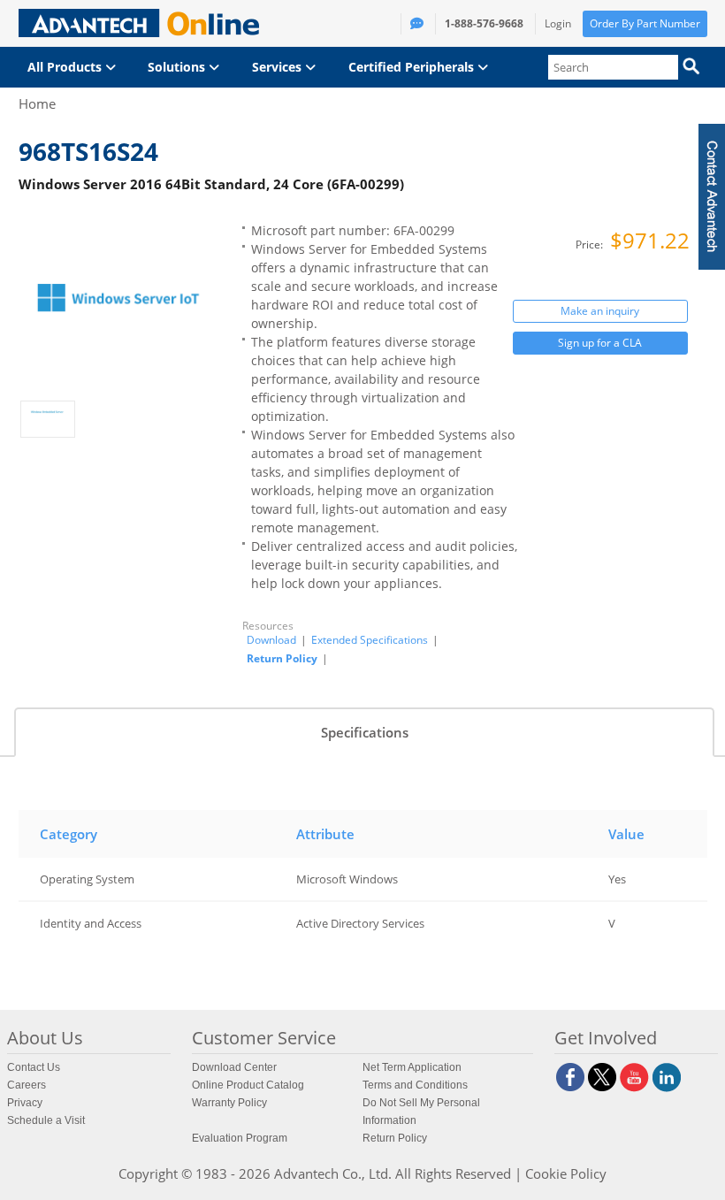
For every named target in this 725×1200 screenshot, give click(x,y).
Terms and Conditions (415, 1085)
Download (271, 640)
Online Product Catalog (248, 1085)
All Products (66, 66)
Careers (26, 1085)
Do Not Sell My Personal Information (421, 1112)
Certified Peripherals (412, 66)
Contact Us (33, 1067)
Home (37, 103)
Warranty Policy (229, 1103)
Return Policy (282, 658)
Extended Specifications (369, 640)
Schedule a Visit (46, 1120)
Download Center (234, 1067)
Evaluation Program (239, 1138)
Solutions (178, 66)
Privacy (24, 1103)
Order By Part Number (645, 23)
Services (278, 66)
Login (558, 23)
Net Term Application (412, 1067)
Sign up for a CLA (600, 342)
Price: (591, 244)
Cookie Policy (566, 1173)
